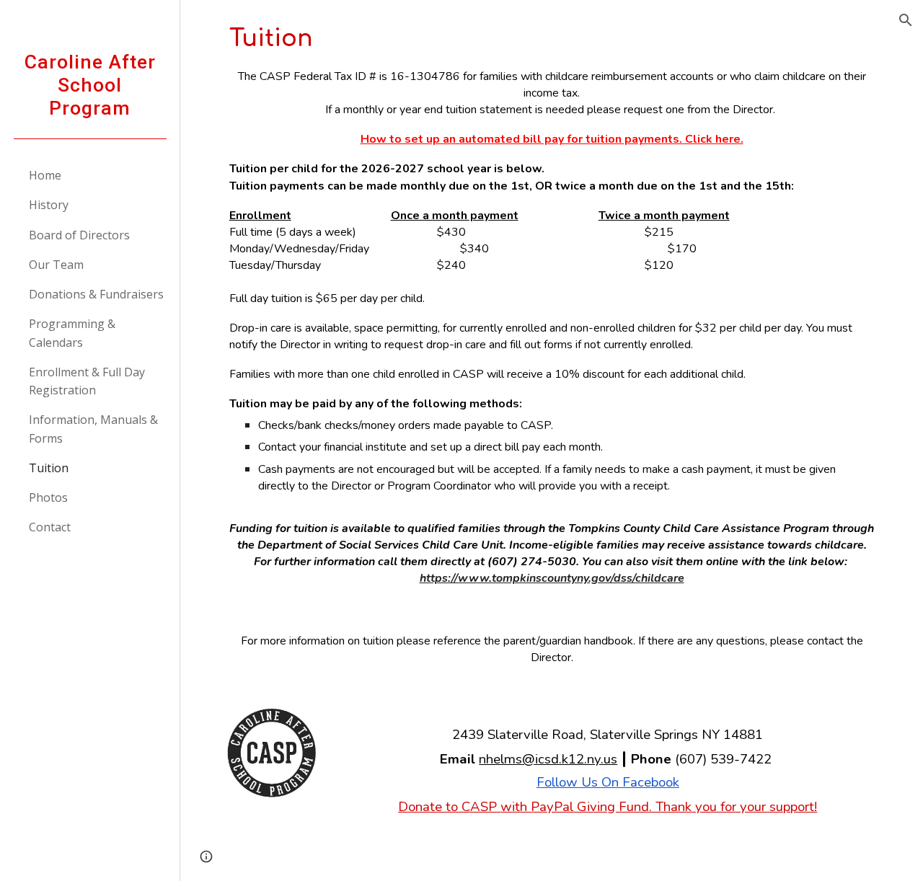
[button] (905, 20)
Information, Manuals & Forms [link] (93, 429)
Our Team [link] (56, 265)
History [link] (49, 205)
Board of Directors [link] (79, 235)
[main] (552, 304)
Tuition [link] (49, 468)
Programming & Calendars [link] (72, 333)
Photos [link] (48, 497)
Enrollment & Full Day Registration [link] (87, 381)
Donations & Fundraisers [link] (96, 294)
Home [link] (45, 175)
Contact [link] (50, 527)
